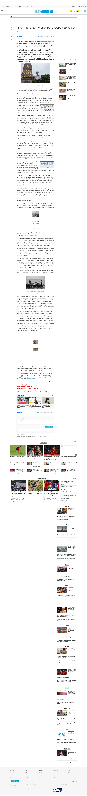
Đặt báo (35, 781)
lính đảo (44, 436)
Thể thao (54, 15)
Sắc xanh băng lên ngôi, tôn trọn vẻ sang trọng (66, 758)
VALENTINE (39, 436)
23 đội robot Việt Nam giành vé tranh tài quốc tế (72, 650)
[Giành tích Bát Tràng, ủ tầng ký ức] (62, 569)
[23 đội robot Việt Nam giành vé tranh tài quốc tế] (62, 651)
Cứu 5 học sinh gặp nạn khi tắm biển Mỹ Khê (66, 516)
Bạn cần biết (21, 6)
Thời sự (17, 15)
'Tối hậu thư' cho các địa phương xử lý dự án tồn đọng (66, 559)
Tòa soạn (49, 781)
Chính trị (14, 15)
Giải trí (51, 15)
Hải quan (18, 436)
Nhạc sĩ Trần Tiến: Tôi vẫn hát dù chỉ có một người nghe (72, 608)
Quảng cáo (40, 781)
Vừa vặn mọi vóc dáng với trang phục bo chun (66, 762)
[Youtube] (79, 6)
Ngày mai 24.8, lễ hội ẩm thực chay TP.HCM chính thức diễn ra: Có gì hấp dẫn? (66, 575)
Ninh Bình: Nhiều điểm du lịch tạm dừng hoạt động (71, 589)
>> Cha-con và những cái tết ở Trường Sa (27, 388)
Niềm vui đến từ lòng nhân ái (63, 677)
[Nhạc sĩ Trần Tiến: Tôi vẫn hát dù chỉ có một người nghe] (62, 610)
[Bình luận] (11, 34)
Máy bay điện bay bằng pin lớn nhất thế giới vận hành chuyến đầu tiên (66, 596)
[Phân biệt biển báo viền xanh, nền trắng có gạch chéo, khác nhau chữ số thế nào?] (62, 734)
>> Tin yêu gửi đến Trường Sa (24, 386)
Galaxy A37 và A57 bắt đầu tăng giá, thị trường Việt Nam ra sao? (66, 719)
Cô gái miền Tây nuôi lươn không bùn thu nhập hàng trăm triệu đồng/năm (66, 641)
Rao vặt (68, 772)
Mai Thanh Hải (28, 436)
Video (64, 15)
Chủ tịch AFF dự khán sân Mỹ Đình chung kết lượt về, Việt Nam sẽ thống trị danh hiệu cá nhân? (66, 681)
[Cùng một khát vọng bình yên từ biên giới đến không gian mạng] (62, 630)
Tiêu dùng (68, 15)
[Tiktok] (83, 6)
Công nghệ (59, 15)
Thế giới (21, 15)
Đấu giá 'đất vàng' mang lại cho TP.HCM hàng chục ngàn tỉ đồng (72, 548)
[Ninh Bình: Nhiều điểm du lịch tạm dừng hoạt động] (62, 590)
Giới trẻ (36, 15)
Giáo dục (40, 15)
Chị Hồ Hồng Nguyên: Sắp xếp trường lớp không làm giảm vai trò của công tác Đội (65, 636)
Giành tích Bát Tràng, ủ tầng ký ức (72, 568)
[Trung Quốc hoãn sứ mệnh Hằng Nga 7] (62, 529)
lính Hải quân (26, 264)
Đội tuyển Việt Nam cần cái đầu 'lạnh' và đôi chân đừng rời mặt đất (72, 671)
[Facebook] (81, 6)
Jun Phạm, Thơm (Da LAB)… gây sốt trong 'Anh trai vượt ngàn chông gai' (66, 616)
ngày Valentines (32, 378)
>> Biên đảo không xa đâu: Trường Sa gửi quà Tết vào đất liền (32, 391)
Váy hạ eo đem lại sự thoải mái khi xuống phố (72, 752)
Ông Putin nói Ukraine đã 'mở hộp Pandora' (66, 539)
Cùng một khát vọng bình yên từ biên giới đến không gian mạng (72, 629)
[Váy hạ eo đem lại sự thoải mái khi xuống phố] (62, 753)
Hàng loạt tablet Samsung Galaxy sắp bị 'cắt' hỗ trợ (66, 724)
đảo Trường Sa (45, 147)
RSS (45, 781)
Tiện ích (26, 6)
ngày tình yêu (34, 436)
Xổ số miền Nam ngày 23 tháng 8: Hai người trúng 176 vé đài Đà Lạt (66, 580)
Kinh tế (24, 15)
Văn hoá (40, 772)
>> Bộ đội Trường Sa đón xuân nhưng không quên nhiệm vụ (32, 390)
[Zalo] (85, 6)
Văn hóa (47, 15)
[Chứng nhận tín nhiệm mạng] (57, 790)
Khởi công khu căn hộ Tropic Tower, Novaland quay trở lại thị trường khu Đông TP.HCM (66, 555)
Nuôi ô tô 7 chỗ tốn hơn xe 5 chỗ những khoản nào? (66, 743)
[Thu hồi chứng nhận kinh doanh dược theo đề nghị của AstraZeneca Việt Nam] (62, 692)
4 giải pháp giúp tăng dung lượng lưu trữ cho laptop (72, 712)
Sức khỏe (33, 15)
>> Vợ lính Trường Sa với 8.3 (24, 385)
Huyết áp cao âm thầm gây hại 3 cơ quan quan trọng (66, 703)
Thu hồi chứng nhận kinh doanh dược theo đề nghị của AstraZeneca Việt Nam (72, 692)
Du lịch (43, 15)
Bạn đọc (69, 770)
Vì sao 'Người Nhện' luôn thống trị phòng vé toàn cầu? (66, 620)
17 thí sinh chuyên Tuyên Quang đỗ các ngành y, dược (66, 661)
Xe (62, 15)
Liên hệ (30, 6)
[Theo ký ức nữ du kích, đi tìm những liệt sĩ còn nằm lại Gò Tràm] (62, 511)
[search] (12, 11)
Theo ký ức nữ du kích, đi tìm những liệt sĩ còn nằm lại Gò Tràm (72, 510)
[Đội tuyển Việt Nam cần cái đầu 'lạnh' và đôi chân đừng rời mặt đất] (62, 672)
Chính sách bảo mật (56, 781)
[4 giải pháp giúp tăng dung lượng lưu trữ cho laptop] (62, 713)
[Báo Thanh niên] (14, 781)
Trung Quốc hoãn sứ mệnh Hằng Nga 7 (72, 527)
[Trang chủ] (11, 16)
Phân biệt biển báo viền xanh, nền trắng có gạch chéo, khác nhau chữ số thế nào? (72, 733)
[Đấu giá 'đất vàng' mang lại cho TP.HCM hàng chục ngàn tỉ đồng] (62, 549)
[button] (11, 25)
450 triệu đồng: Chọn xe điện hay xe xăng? (65, 739)
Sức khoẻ (26, 772)
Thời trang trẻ (73, 15)
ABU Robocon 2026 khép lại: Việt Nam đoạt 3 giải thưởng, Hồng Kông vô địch (66, 657)
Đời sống (28, 15)
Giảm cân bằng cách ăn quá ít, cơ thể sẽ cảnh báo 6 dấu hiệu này (66, 698)
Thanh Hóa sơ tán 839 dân (62, 519)
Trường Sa (46, 52)
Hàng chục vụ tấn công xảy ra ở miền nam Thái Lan (66, 535)
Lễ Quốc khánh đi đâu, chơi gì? (63, 600)
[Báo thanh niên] (43, 11)
